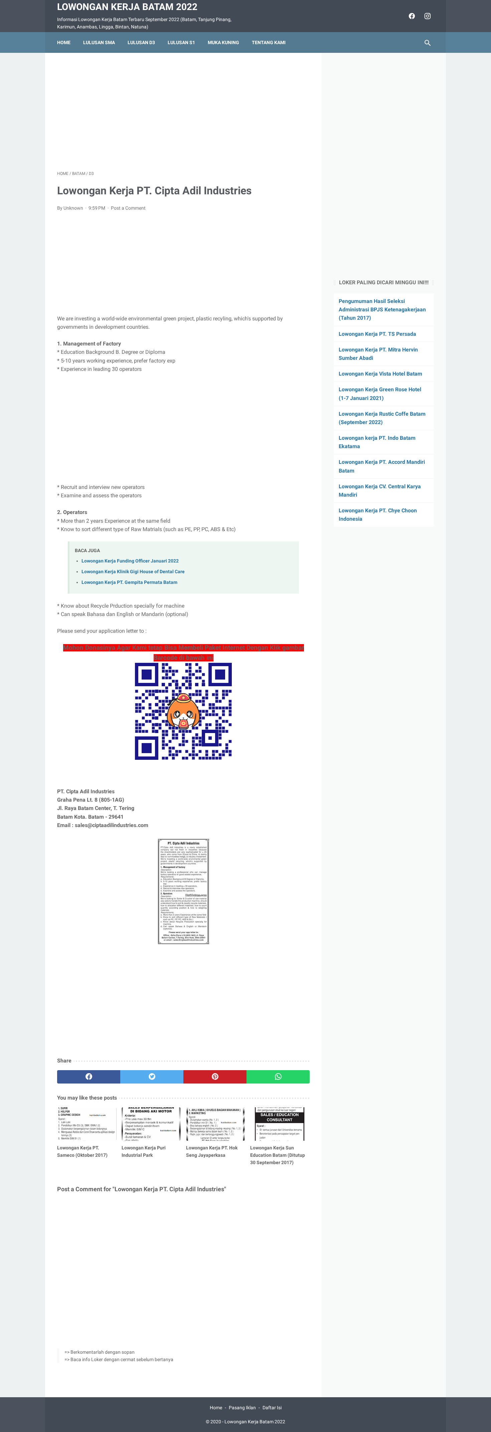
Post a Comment (128, 208)
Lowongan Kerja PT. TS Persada (377, 334)
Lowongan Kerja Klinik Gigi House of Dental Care (133, 572)
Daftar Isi (272, 1407)
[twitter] (151, 1077)
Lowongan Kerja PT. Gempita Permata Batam (129, 582)
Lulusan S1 (181, 42)
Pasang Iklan (242, 1407)
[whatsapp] (278, 1077)
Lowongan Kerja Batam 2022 (127, 6)
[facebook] (411, 16)
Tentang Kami (269, 42)
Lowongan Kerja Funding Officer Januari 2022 (130, 561)
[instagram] (427, 16)
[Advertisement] (183, 112)
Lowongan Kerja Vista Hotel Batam (380, 374)
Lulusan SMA (99, 42)
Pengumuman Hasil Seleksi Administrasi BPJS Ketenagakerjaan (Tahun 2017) (382, 309)
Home (63, 42)
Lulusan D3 (141, 42)
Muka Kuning (223, 42)
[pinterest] (215, 1077)
